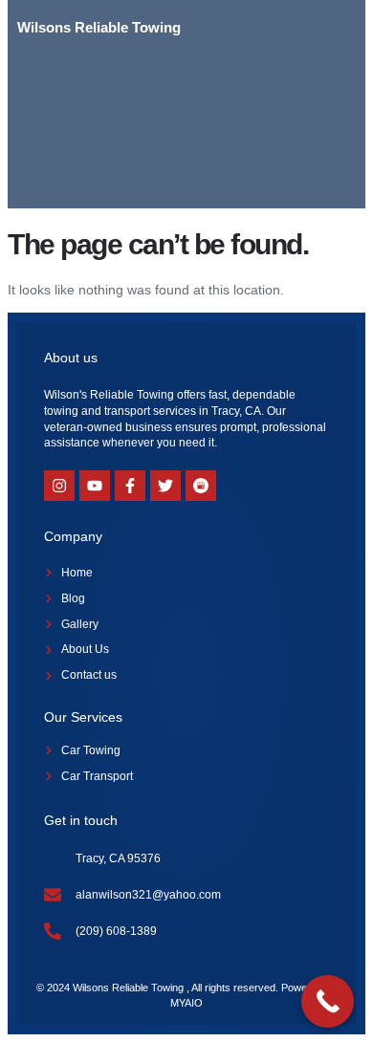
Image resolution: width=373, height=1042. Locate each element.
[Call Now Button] (327, 1001)
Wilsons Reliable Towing (99, 27)
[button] (329, 27)
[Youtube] (94, 485)
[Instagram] (59, 485)
